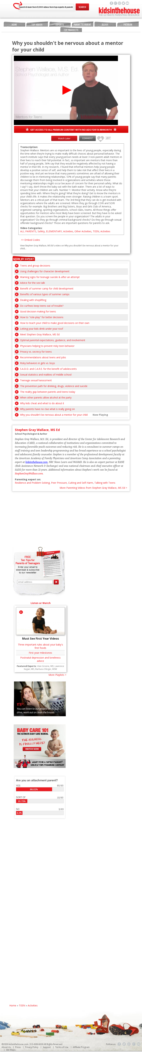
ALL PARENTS (28, 231)
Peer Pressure (59, 482)
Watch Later (64, 138)
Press (18, 1047)
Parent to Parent (82, 24)
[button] (66, 90)
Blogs (105, 24)
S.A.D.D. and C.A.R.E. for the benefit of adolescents (48, 368)
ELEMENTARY (54, 231)
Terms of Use (61, 1047)
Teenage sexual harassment (36, 380)
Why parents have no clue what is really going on (47, 409)
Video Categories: (31, 228)
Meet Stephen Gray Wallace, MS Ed (40, 334)
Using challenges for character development (44, 271)
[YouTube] (138, 1044)
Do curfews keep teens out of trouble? (41, 305)
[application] (66, 90)
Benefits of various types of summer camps (44, 294)
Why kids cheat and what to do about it (42, 403)
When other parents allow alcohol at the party (46, 397)
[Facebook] (119, 1044)
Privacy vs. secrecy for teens (36, 351)
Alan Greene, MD (45, 666)
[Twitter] (124, 1044)
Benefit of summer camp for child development (46, 288)
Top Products (71, 30)
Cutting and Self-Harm (80, 482)
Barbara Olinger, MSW (46, 669)
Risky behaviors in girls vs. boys (37, 363)
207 (99, 137)
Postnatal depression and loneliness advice (40, 659)
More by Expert (23, 259)
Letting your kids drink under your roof (41, 328)
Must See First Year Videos (40, 638)
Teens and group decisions (35, 265)
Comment (87, 138)
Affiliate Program (81, 1047)
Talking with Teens (104, 482)
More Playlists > (57, 674)
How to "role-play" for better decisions (41, 317)
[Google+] (134, 1044)
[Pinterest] (129, 1044)
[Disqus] (71, 869)
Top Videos (36, 24)
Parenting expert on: (28, 479)
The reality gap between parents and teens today (47, 391)
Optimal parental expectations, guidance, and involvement (52, 340)
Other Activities (82, 231)
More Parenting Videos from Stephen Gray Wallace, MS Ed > (93, 487)
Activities (68, 231)
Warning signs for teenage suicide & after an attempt (50, 277)
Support (47, 1047)
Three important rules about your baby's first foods (40, 646)
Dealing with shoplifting (33, 300)
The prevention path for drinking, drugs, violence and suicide (53, 386)
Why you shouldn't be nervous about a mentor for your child (54, 414)
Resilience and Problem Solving (32, 482)
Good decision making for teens (38, 311)
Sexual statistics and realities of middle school (46, 374)
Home (14, 24)
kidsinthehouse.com (36, 462)
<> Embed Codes (30, 239)
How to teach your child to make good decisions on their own (54, 323)
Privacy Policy (31, 1047)
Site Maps (10, 1049)
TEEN (96, 231)
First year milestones (40, 652)
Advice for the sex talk (32, 282)
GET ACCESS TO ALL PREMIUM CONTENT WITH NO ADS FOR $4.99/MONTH (71, 129)
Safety (41, 231)
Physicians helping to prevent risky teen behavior (47, 346)
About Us (6, 1047)
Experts (60, 24)
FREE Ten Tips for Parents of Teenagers (28, 560)
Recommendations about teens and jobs (43, 357)
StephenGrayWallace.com (29, 473)
